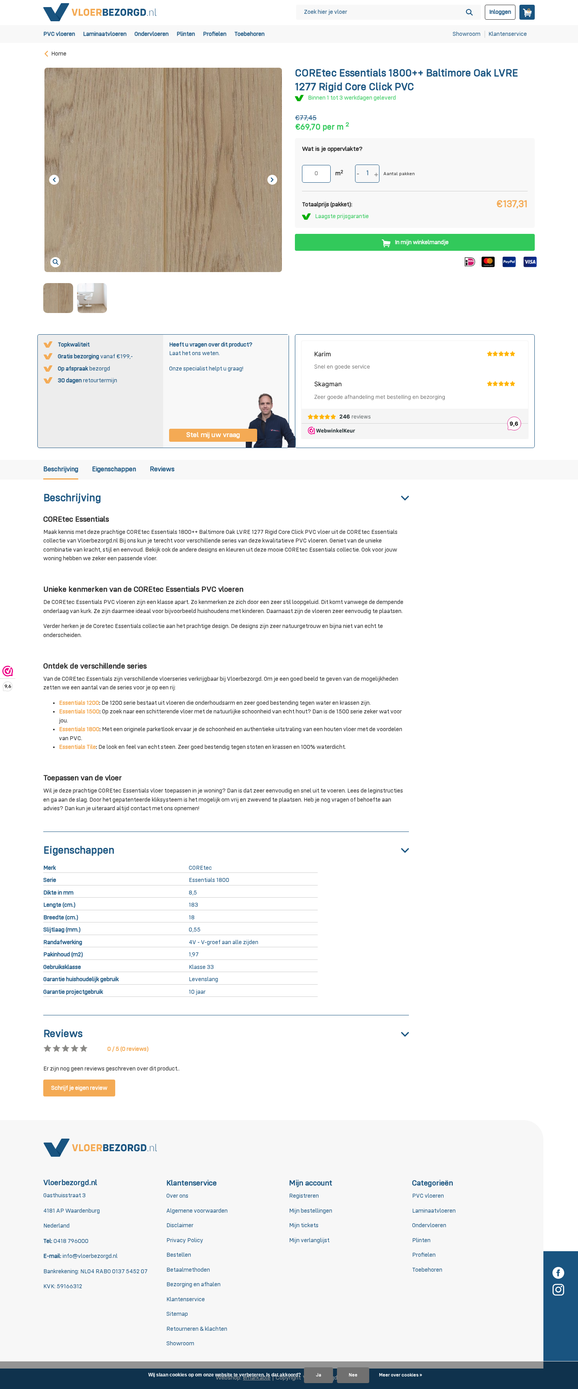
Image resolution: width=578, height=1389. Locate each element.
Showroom (466, 34)
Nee (353, 1375)
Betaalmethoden (188, 1270)
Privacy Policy (184, 1240)
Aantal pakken (399, 174)
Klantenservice (507, 34)
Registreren (304, 1196)
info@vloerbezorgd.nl (90, 1256)
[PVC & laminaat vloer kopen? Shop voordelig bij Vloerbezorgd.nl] (100, 12)
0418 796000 (70, 1241)
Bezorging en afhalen (193, 1284)
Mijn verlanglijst (309, 1240)
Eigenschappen (114, 469)
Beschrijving (60, 469)
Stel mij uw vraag (213, 435)
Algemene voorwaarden (197, 1211)
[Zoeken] (469, 12)
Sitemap (177, 1314)
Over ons (177, 1196)
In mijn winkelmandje (422, 242)
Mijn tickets (303, 1225)
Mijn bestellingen (310, 1211)
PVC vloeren (59, 34)
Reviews (162, 469)
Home (58, 54)
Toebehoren (249, 34)
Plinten (186, 34)
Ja (318, 1375)
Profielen (214, 34)
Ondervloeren (151, 34)
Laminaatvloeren (105, 34)
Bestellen (178, 1255)
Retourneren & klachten (196, 1329)
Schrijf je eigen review (79, 1088)
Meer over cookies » (400, 1375)
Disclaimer (179, 1225)
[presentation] (54, 180)
